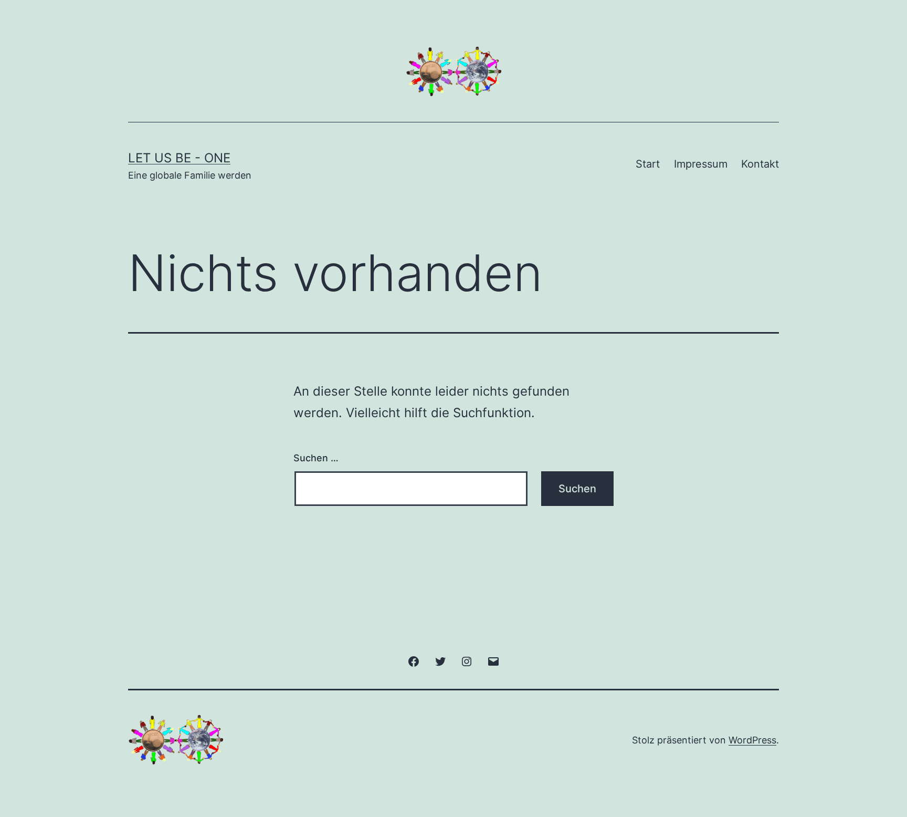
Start (648, 164)
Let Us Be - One (179, 158)
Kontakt (760, 164)
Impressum (700, 164)
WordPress (752, 740)
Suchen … (316, 457)
